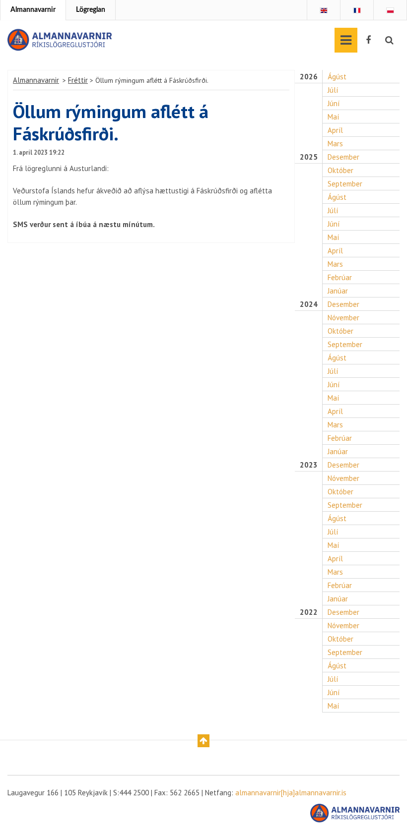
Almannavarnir (33, 9)
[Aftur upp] (203, 740)
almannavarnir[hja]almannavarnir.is (290, 792)
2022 (309, 612)
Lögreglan (90, 9)
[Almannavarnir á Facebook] (368, 40)
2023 (309, 465)
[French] (356, 10)
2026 (309, 76)
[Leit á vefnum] (389, 40)
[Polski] (390, 10)
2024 (309, 304)
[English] (323, 10)
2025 (309, 157)
